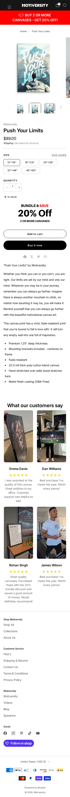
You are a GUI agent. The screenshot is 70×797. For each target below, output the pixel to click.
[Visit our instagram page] (13, 733)
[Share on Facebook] (25, 257)
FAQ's (7, 654)
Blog (6, 709)
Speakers (10, 715)
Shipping (8, 143)
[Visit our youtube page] (38, 733)
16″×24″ (30, 162)
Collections (10, 631)
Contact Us (11, 667)
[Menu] (7, 5)
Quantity (11, 180)
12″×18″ (11, 162)
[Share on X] (32, 257)
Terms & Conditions (16, 673)
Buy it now (35, 245)
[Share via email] (45, 257)
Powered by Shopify (35, 787)
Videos (8, 702)
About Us (9, 637)
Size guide (59, 155)
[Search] (64, 5)
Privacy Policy (12, 679)
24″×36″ (48, 162)
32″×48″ (12, 170)
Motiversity (10, 124)
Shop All (9, 624)
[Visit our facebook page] (5, 733)
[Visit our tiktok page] (29, 733)
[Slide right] (61, 107)
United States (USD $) (33, 761)
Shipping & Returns (16, 660)
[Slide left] (9, 107)
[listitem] (35, 18)
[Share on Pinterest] (38, 257)
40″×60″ (31, 170)
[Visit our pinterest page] (21, 733)
